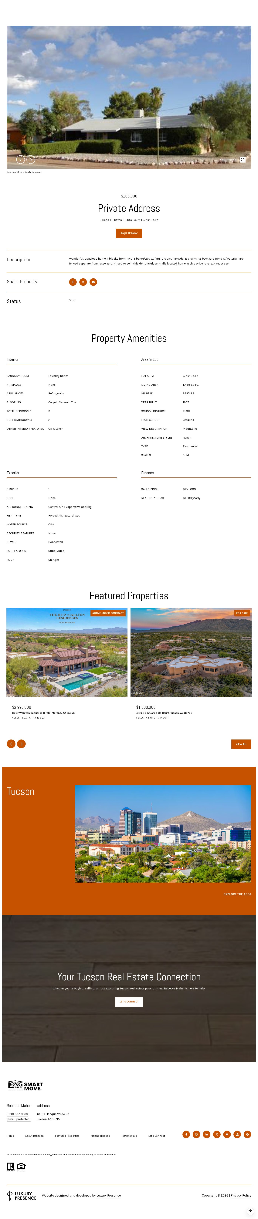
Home (10, 1135)
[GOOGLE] (247, 1134)
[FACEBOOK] (186, 1134)
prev (20, 159)
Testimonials (129, 1135)
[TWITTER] (217, 1134)
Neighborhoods (100, 1135)
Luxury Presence (109, 1195)
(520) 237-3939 (17, 1114)
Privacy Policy (241, 1195)
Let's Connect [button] (129, 1001)
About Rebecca (34, 1135)
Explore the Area (237, 894)
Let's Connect (156, 1135)
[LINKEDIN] (206, 1134)
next (30, 159)
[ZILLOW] (237, 1134)
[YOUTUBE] (227, 1134)
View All (241, 744)
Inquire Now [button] (129, 233)
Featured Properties (67, 1135)
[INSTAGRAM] (196, 1134)
